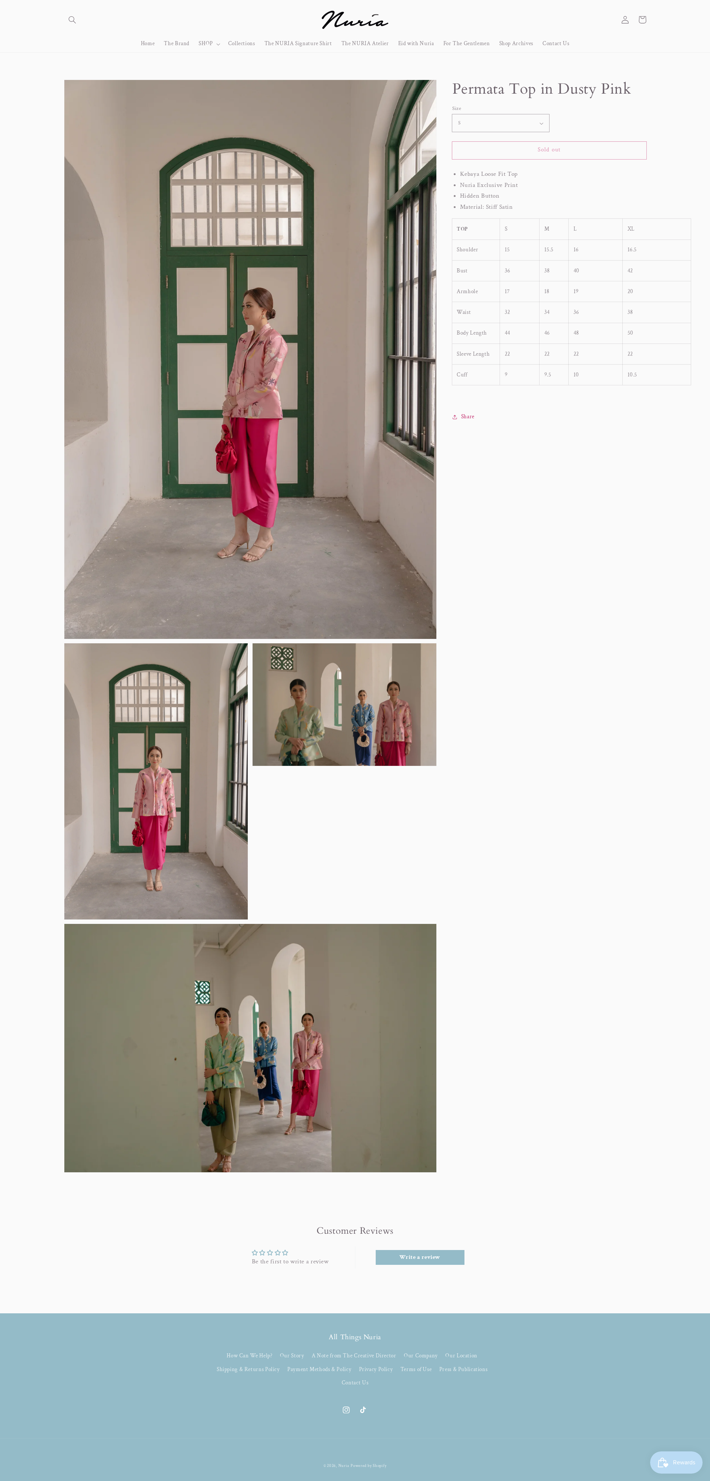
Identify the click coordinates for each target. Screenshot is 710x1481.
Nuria (343, 1465)
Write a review (419, 1257)
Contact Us (355, 1382)
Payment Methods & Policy (319, 1369)
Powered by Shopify (368, 1465)
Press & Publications (463, 1369)
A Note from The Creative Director (354, 1355)
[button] (72, 19)
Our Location (461, 1355)
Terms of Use (416, 1369)
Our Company (421, 1355)
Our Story (292, 1355)
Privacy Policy (376, 1369)
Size (457, 108)
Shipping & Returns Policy (248, 1369)
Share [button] (467, 416)
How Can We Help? (249, 1355)
